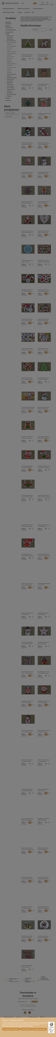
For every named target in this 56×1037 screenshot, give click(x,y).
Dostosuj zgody (26, 1029)
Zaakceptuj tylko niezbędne (11, 1029)
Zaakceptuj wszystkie (39, 1029)
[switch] (51, 1032)
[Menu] (54, 1022)
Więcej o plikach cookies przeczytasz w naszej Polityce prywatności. (17, 1026)
